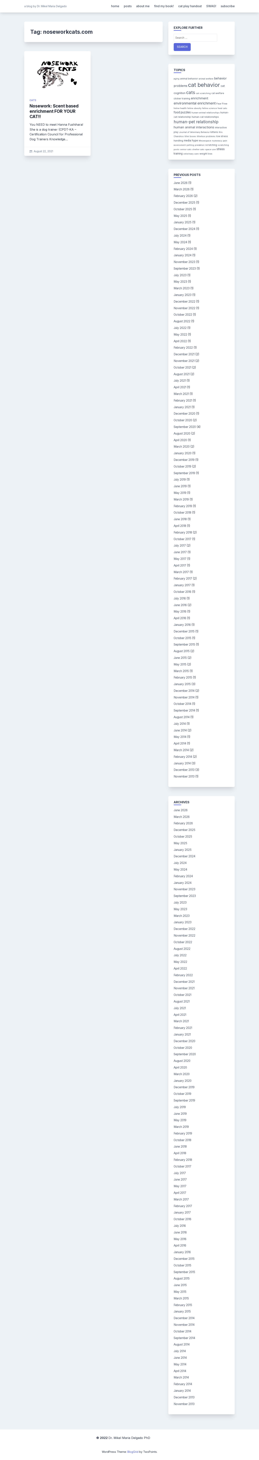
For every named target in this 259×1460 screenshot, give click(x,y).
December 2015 (184, 631)
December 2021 (184, 354)
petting (190, 145)
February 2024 (183, 249)
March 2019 (181, 499)
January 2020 (183, 453)
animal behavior (189, 78)
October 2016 (182, 592)
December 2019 (184, 460)
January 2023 (183, 295)
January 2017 (182, 585)
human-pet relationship (196, 121)
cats (33, 100)
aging (176, 79)
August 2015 (182, 651)
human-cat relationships (205, 116)
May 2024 (180, 242)
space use (210, 149)
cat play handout (190, 6)
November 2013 (184, 776)
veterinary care (191, 154)
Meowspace (205, 141)
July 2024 (180, 235)
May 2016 (180, 611)
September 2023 (185, 268)
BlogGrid (132, 1451)
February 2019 (183, 506)
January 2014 (182, 763)
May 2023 (180, 281)
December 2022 (184, 301)
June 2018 (180, 519)
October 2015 (182, 638)
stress (221, 149)
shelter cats (198, 149)
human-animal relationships (206, 112)
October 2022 (183, 314)
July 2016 (180, 598)
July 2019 (180, 479)
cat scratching (203, 93)
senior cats (186, 149)
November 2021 (184, 361)
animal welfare (206, 79)
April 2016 (180, 618)
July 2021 (180, 380)
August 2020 (182, 433)
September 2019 (184, 473)
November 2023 (184, 262)
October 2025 (183, 209)
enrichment (199, 98)
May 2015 (180, 664)
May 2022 (180, 334)
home (115, 6)
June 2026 (181, 183)
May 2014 (180, 737)
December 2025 (184, 202)
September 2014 (184, 710)
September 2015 (184, 644)
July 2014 (180, 724)
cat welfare (217, 93)
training (178, 153)
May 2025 (180, 216)
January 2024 (183, 255)
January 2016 (182, 625)
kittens (214, 132)
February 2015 (183, 677)
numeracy (217, 141)
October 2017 (182, 539)
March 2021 (181, 394)
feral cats (222, 108)
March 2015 (181, 671)
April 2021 (180, 387)
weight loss (205, 153)
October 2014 (182, 704)
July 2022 (180, 328)
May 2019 (180, 493)
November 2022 (184, 308)
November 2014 (184, 697)
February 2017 (183, 578)
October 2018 (182, 512)
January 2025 (183, 222)
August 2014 (182, 717)
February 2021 (183, 400)
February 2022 (183, 347)
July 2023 (180, 275)
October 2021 (182, 367)
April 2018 (180, 526)
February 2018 (183, 532)
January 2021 (182, 407)
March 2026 (182, 189)
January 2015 (182, 684)
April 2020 (180, 440)
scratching (211, 145)
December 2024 (184, 229)
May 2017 (180, 559)
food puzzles (182, 112)
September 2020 (185, 427)
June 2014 (180, 730)
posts (128, 6)
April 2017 (180, 565)
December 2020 (184, 413)
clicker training (182, 98)
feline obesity (194, 108)
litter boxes (190, 136)
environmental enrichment (195, 103)
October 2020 (183, 420)
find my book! (164, 6)
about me (143, 6)
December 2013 (184, 770)
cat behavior (204, 85)
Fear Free (221, 103)
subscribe (228, 6)
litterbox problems (206, 136)
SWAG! (211, 6)
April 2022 (180, 341)
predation (200, 145)
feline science (209, 108)
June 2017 (180, 552)
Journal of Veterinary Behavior (194, 132)
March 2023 (182, 288)
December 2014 (184, 691)
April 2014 (180, 743)
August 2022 (182, 321)
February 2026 (183, 196)
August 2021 (182, 374)
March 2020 (182, 446)
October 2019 (182, 466)
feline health (180, 108)
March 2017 (181, 572)
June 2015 (180, 658)
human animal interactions (194, 127)
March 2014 (181, 750)
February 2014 (183, 757)
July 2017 (180, 545)
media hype (191, 140)
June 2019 (180, 486)
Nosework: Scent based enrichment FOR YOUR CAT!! (54, 111)
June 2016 (180, 605)
